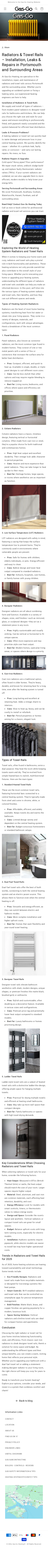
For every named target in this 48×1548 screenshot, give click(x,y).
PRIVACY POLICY (12, 1442)
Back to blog (26, 1400)
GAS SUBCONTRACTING (15, 1460)
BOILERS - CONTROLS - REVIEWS (19, 1465)
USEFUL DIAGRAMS (13, 1454)
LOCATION (9, 1425)
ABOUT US (9, 1431)
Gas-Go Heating (18, 1544)
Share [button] (6, 47)
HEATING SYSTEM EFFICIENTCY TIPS (21, 1477)
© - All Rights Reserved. (32, 1544)
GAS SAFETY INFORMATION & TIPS (20, 1471)
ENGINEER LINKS (12, 1448)
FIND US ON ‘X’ (11, 1436)
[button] (5, 9)
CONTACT (9, 1419)
